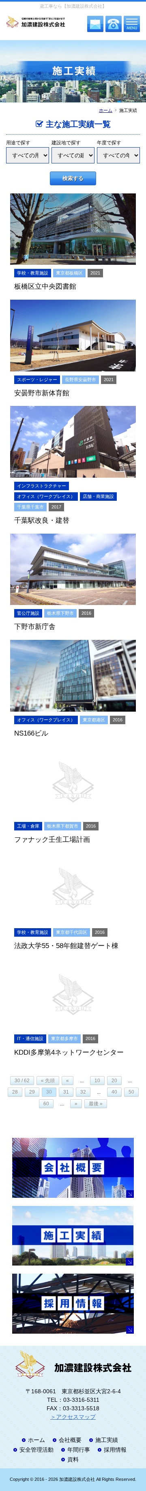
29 (32, 1092)
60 (46, 1104)
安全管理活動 (36, 1449)
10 (97, 1080)
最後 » (96, 1104)
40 (114, 1092)
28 (15, 1092)
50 (131, 1092)
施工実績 (106, 1440)
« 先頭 (48, 1080)
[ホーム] (35, 22)
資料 (73, 1459)
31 (66, 1092)
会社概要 (70, 1440)
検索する (73, 178)
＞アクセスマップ (73, 1417)
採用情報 (115, 1449)
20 (114, 1080)
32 (83, 1092)
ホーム (105, 110)
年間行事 (78, 1449)
